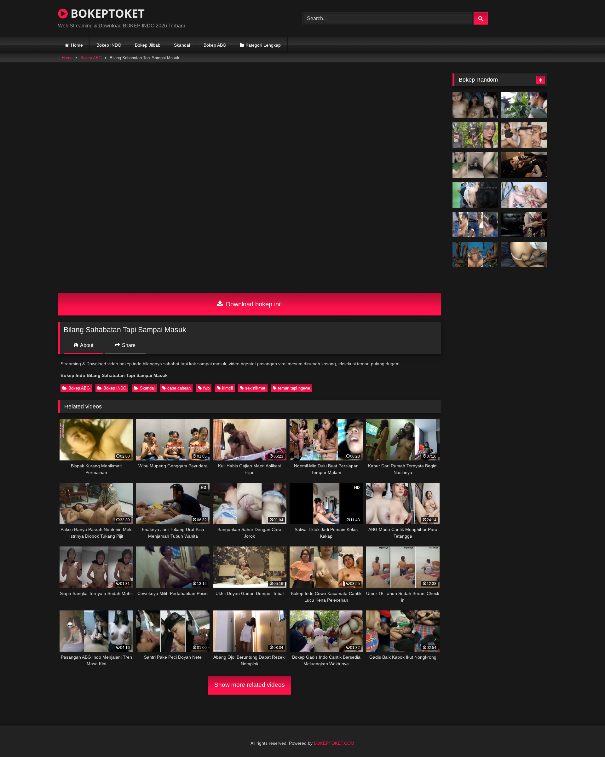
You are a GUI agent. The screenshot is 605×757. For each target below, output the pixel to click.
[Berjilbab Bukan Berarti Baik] (524, 225)
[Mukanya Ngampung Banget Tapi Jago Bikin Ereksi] (475, 105)
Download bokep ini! (253, 304)
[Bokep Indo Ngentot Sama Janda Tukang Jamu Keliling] (524, 105)
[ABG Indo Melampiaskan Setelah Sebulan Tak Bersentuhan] (524, 135)
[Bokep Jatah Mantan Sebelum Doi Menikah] (524, 255)
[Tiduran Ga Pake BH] (475, 195)
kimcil (227, 388)
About (86, 345)
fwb (206, 388)
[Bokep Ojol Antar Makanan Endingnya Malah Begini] (475, 135)
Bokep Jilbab (147, 45)
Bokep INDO (108, 45)
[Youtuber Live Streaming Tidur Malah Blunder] (524, 165)
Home (77, 45)
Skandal (182, 45)
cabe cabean (179, 388)
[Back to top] (585, 738)
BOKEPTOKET (106, 13)
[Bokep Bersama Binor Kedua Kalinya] (475, 255)
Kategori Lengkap (263, 45)
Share (128, 345)
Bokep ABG (215, 45)
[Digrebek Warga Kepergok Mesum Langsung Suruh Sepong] (475, 225)
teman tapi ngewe (294, 388)
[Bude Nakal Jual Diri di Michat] (475, 165)
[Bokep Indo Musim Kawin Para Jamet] (524, 195)
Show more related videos (249, 684)
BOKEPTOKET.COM (334, 743)
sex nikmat (255, 388)
